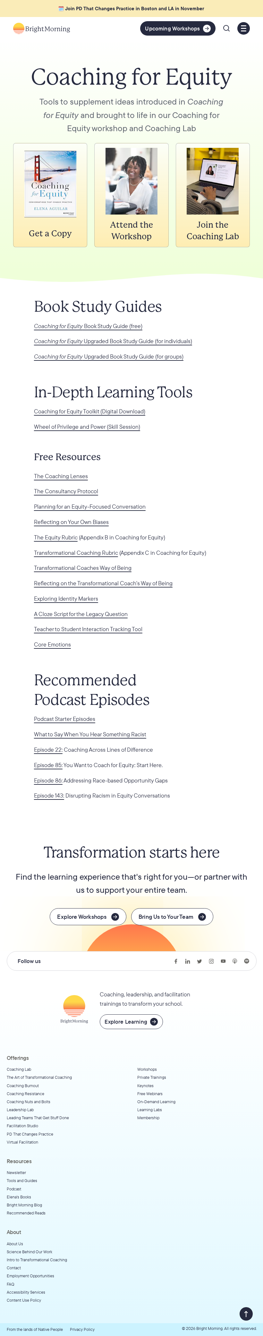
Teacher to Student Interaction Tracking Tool (88, 629)
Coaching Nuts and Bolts (28, 1101)
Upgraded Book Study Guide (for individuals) (113, 341)
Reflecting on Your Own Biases (71, 522)
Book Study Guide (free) (88, 326)
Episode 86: (48, 780)
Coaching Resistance (25, 1093)
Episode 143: (49, 795)
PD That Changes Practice (30, 1134)
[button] (226, 28)
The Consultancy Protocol (66, 491)
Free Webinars (150, 1093)
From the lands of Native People (35, 1329)
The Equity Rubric (56, 537)
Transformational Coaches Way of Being (83, 567)
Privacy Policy (82, 1329)
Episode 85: (48, 765)
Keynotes (145, 1085)
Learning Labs (149, 1109)
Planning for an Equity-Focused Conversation (90, 506)
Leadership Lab (20, 1109)
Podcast (14, 1188)
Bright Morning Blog (24, 1204)
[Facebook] (176, 961)
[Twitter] (200, 961)
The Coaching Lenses (61, 476)
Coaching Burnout (23, 1085)
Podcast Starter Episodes (64, 719)
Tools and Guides (22, 1180)
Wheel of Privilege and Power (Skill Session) (87, 426)
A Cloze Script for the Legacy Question (81, 614)
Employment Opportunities (30, 1275)
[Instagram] (211, 961)
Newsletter (16, 1172)
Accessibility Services (26, 1292)
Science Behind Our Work (29, 1251)
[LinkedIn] (188, 961)
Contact (14, 1267)
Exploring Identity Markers (66, 598)
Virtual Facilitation (22, 1142)
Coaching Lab (19, 1069)
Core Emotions (52, 644)
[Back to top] (246, 1314)
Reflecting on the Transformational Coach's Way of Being (103, 583)
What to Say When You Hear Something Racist (90, 734)
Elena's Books (19, 1196)
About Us (15, 1243)
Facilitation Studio (22, 1125)
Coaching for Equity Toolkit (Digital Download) (89, 411)
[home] (41, 28)
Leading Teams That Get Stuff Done (38, 1117)
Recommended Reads (26, 1212)
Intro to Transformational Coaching (37, 1259)
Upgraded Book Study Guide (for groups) (108, 356)
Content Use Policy (24, 1300)
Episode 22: (48, 749)
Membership (148, 1117)
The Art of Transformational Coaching (39, 1077)
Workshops (147, 1069)
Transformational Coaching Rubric (76, 552)
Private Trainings (151, 1077)
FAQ (10, 1284)
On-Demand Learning (156, 1101)
